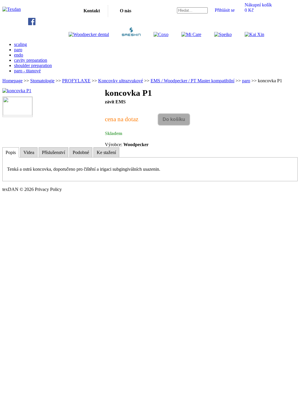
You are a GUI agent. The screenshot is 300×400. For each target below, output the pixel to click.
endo (18, 54)
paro (18, 49)
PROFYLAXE (76, 80)
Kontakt (91, 10)
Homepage (12, 80)
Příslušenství (53, 152)
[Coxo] (155, 34)
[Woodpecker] (89, 34)
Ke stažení (106, 152)
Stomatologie (42, 80)
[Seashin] (125, 34)
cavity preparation (30, 60)
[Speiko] (217, 34)
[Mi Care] (185, 34)
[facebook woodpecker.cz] (31, 23)
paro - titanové (27, 70)
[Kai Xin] (248, 34)
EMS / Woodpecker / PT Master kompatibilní (192, 80)
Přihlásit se (225, 10)
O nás (125, 10)
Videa (28, 152)
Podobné (81, 152)
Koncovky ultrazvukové (120, 80)
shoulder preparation (33, 65)
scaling (20, 44)
